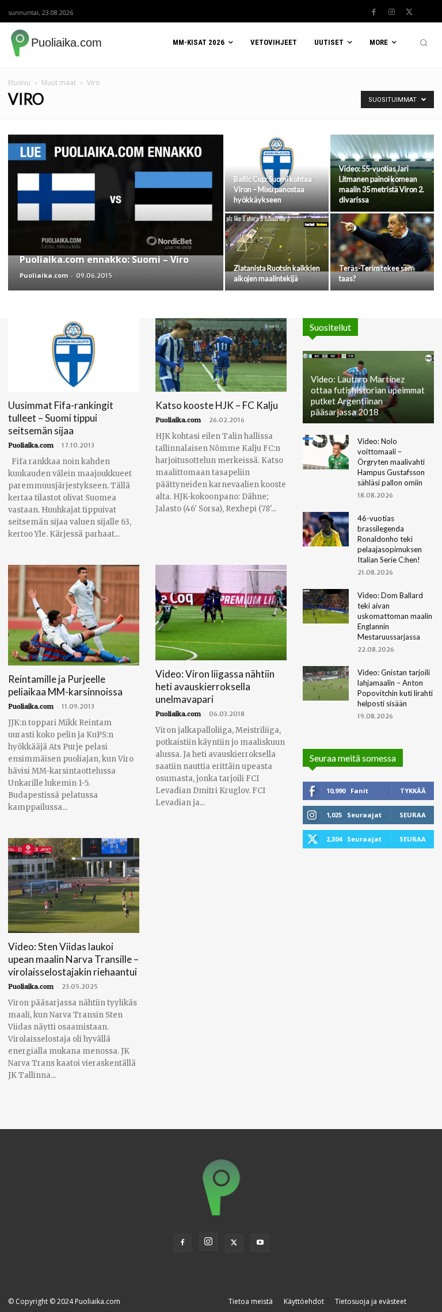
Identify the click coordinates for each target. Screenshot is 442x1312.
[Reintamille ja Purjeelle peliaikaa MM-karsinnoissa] (73, 615)
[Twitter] (409, 12)
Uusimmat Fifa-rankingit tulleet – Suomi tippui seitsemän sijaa (60, 418)
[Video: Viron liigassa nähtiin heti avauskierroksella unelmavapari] (221, 612)
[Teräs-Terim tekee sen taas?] (382, 242)
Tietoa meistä (250, 1301)
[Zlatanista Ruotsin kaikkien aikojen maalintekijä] (277, 242)
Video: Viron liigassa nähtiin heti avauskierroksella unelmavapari (215, 686)
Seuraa (412, 814)
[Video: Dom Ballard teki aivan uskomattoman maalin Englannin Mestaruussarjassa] (326, 606)
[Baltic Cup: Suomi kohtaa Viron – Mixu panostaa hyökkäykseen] (277, 164)
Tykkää (413, 790)
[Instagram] (391, 12)
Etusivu (19, 82)
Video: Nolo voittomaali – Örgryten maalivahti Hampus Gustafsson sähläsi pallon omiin (391, 462)
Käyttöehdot (304, 1301)
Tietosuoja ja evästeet (370, 1301)
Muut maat (58, 82)
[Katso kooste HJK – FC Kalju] (221, 355)
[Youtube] (260, 1243)
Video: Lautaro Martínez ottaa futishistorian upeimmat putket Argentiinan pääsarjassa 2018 (368, 395)
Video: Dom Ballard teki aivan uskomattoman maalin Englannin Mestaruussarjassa (394, 616)
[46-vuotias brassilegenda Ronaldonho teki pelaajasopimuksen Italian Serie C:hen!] (326, 529)
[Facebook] (373, 12)
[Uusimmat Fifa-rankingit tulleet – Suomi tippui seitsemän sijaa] (73, 355)
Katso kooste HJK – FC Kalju (216, 405)
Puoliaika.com (44, 275)
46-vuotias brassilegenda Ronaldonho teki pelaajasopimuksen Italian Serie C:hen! (389, 539)
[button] (423, 42)
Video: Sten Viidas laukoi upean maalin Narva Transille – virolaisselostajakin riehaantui (73, 959)
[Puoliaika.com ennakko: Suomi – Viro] (115, 195)
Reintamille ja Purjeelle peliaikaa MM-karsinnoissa (65, 685)
